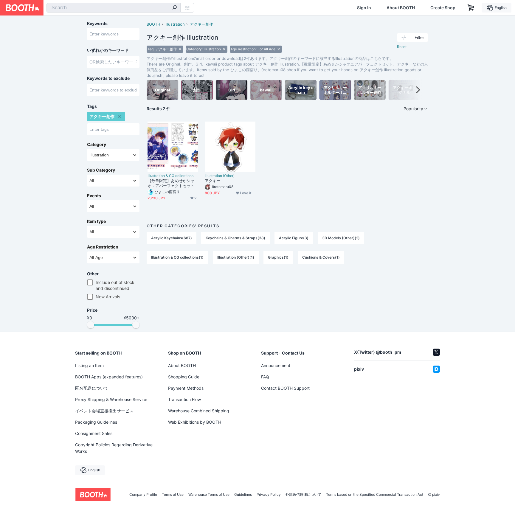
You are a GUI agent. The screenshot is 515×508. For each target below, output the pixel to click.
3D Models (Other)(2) (341, 238)
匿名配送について (91, 388)
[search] (174, 8)
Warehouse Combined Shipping (198, 410)
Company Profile (143, 494)
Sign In (364, 8)
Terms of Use (173, 494)
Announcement (275, 365)
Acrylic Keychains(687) (171, 238)
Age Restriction (102, 247)
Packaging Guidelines (96, 422)
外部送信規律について (303, 494)
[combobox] (113, 8)
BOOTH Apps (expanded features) (109, 376)
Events (94, 196)
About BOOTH (401, 8)
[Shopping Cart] (471, 7)
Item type (96, 221)
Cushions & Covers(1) (321, 257)
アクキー (212, 180)
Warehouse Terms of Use (208, 494)
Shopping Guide (183, 376)
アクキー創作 (201, 24)
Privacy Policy (269, 494)
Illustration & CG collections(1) (177, 257)
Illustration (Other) (220, 176)
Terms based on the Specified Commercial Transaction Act (374, 494)
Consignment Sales (93, 433)
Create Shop (442, 8)
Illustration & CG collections (170, 176)
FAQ (265, 376)
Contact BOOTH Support (285, 388)
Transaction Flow (184, 399)
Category (96, 144)
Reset (402, 46)
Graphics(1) (278, 257)
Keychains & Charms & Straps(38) (235, 238)
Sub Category (101, 170)
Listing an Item (89, 365)
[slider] (90, 324)
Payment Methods (186, 388)
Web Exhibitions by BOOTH (194, 422)
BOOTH (153, 24)
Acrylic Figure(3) (293, 238)
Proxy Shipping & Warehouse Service (111, 399)
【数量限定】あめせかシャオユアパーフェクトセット (171, 183)
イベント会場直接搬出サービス (104, 410)
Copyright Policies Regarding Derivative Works (114, 448)
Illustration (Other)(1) (235, 257)
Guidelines (243, 494)
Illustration (175, 24)
